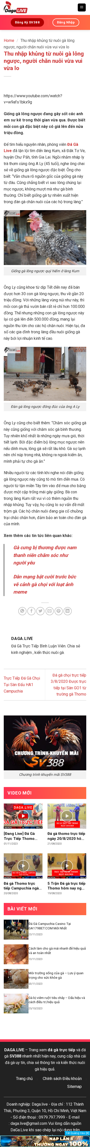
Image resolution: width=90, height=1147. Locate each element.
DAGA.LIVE (14, 1050)
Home (9, 40)
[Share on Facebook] (31, 611)
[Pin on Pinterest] (58, 611)
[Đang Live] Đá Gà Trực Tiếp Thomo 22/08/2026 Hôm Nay (23, 836)
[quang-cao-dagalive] (45, 1141)
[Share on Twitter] (40, 611)
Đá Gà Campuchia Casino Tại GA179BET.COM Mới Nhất (49, 926)
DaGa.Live (19, 1130)
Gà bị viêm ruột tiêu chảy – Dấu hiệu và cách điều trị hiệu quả (56, 1000)
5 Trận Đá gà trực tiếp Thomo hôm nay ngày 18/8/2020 (67, 886)
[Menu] (82, 7)
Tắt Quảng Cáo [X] (77, 1133)
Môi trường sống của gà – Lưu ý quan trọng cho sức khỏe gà (56, 975)
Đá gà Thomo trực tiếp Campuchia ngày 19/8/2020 (22, 886)
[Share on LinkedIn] (68, 611)
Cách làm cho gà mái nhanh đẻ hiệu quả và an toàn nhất (57, 950)
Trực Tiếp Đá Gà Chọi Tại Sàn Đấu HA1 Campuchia (22, 684)
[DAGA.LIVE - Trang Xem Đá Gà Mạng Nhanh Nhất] (39, 7)
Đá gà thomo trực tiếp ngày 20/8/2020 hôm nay (66, 836)
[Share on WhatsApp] (22, 611)
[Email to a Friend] (50, 611)
